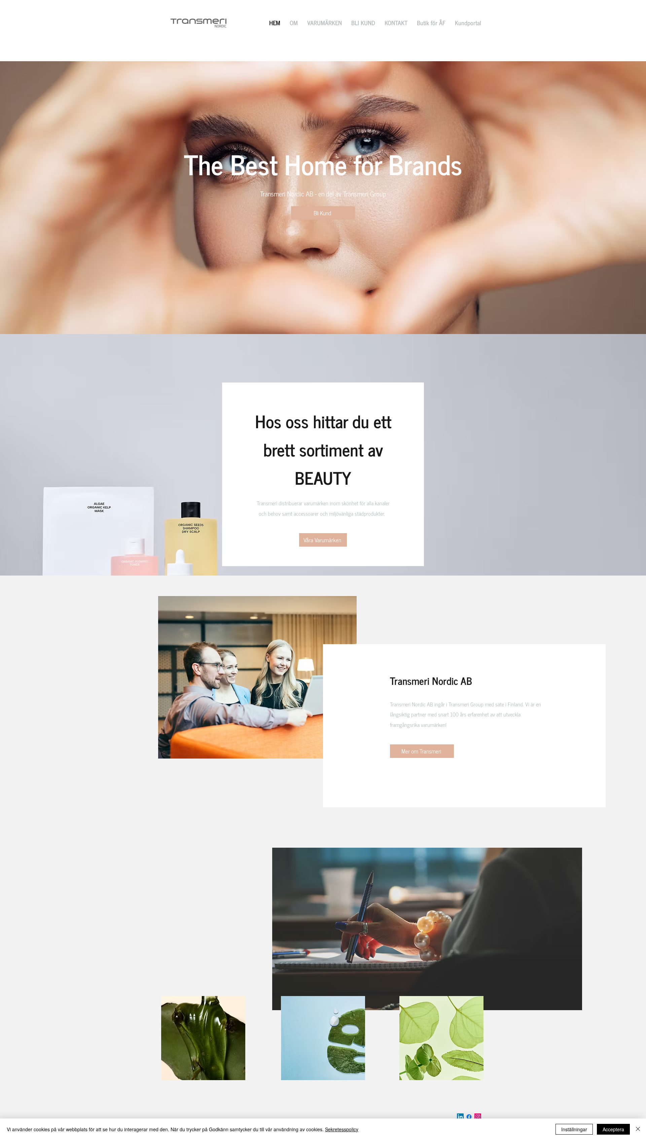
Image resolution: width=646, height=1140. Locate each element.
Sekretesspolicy (341, 1129)
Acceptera (613, 1129)
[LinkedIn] (460, 1116)
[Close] (638, 1129)
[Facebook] (469, 1116)
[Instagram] (477, 1116)
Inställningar (574, 1129)
